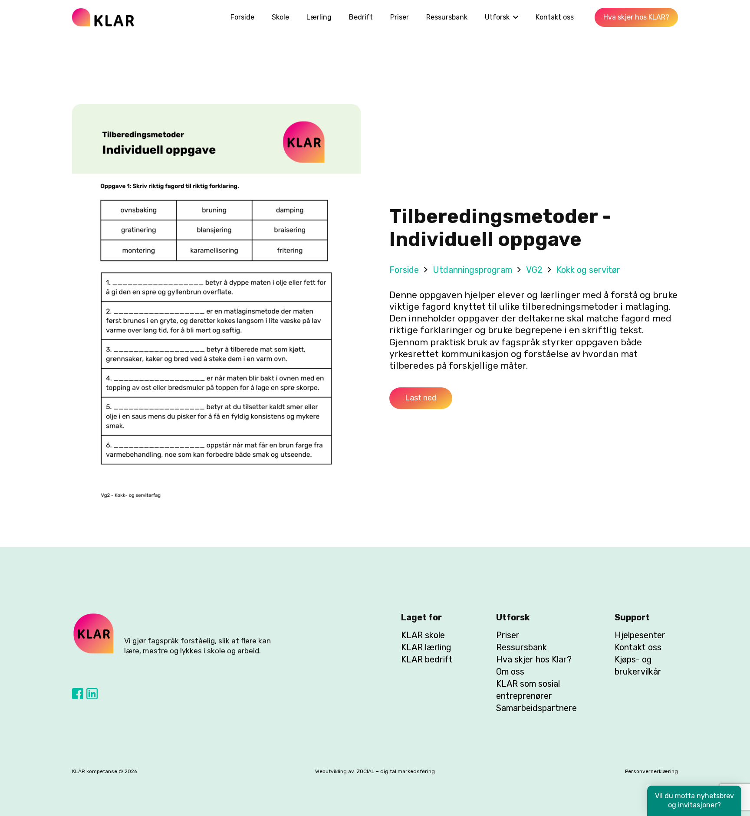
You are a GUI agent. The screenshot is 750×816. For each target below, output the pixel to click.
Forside (404, 270)
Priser (508, 635)
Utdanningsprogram (472, 270)
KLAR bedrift (427, 659)
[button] (514, 17)
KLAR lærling (426, 647)
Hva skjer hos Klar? (534, 659)
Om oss (510, 671)
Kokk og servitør (588, 270)
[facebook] (77, 693)
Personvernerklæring (651, 771)
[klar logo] (103, 17)
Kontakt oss (638, 647)
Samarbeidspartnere (536, 708)
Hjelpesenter (640, 635)
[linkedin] (92, 693)
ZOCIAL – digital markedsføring (396, 771)
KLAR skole (423, 635)
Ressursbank (521, 647)
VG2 (534, 270)
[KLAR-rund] (93, 633)
